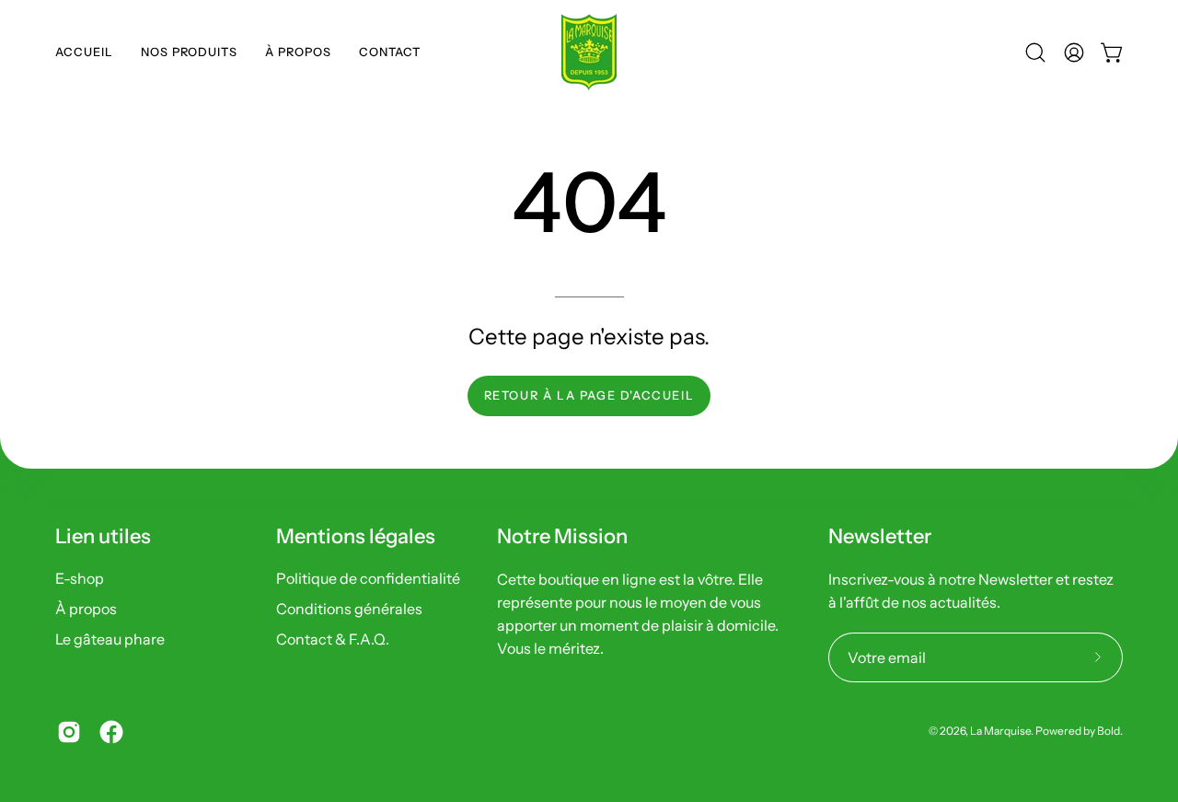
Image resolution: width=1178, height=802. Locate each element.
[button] (189, 52)
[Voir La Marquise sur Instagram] (69, 732)
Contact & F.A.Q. (332, 639)
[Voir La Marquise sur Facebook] (111, 732)
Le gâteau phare (110, 639)
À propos (86, 608)
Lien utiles (103, 536)
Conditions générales (349, 608)
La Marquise (1000, 731)
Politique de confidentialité (368, 578)
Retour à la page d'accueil (589, 395)
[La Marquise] (589, 52)
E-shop (79, 578)
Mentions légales (355, 536)
